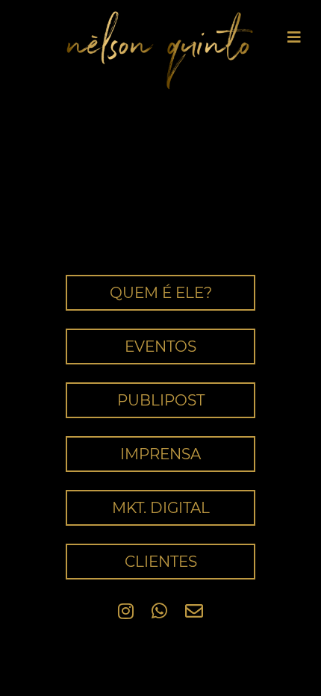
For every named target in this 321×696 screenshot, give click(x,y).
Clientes (161, 562)
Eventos (160, 346)
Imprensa (160, 454)
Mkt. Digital (161, 508)
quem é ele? (161, 293)
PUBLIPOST (161, 400)
